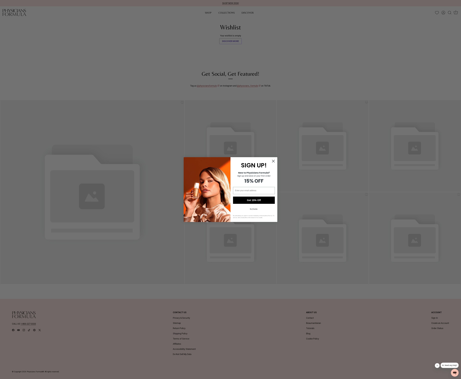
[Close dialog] (273, 161)
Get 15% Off (254, 200)
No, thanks (254, 209)
